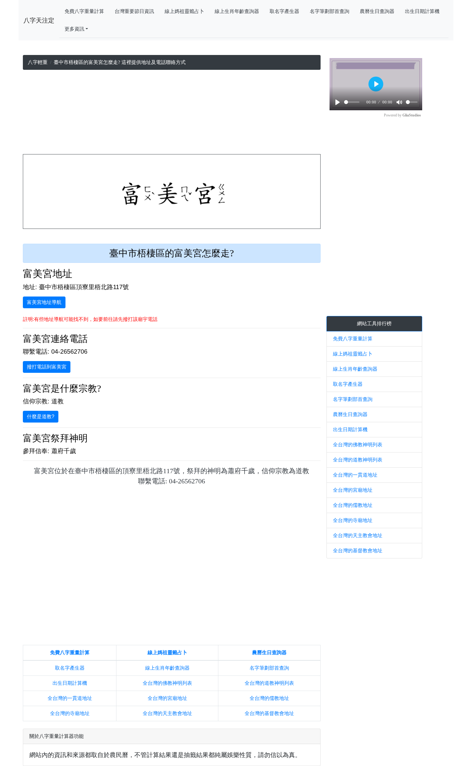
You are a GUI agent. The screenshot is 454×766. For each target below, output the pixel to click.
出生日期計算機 (422, 11)
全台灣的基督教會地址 (269, 713)
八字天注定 (38, 20)
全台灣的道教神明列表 (269, 683)
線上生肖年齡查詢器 (237, 11)
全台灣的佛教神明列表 (167, 683)
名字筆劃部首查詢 (329, 11)
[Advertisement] (171, 113)
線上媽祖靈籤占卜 (184, 11)
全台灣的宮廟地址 (167, 698)
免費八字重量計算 (84, 11)
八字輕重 (38, 62)
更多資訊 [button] (74, 29)
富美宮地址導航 (44, 302)
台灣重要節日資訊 (134, 11)
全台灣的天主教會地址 (167, 713)
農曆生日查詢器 (377, 11)
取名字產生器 (284, 11)
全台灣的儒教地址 (269, 698)
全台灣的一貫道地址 (70, 698)
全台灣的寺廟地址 (70, 713)
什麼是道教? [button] (40, 416)
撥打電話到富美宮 (46, 366)
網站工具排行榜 (374, 323)
